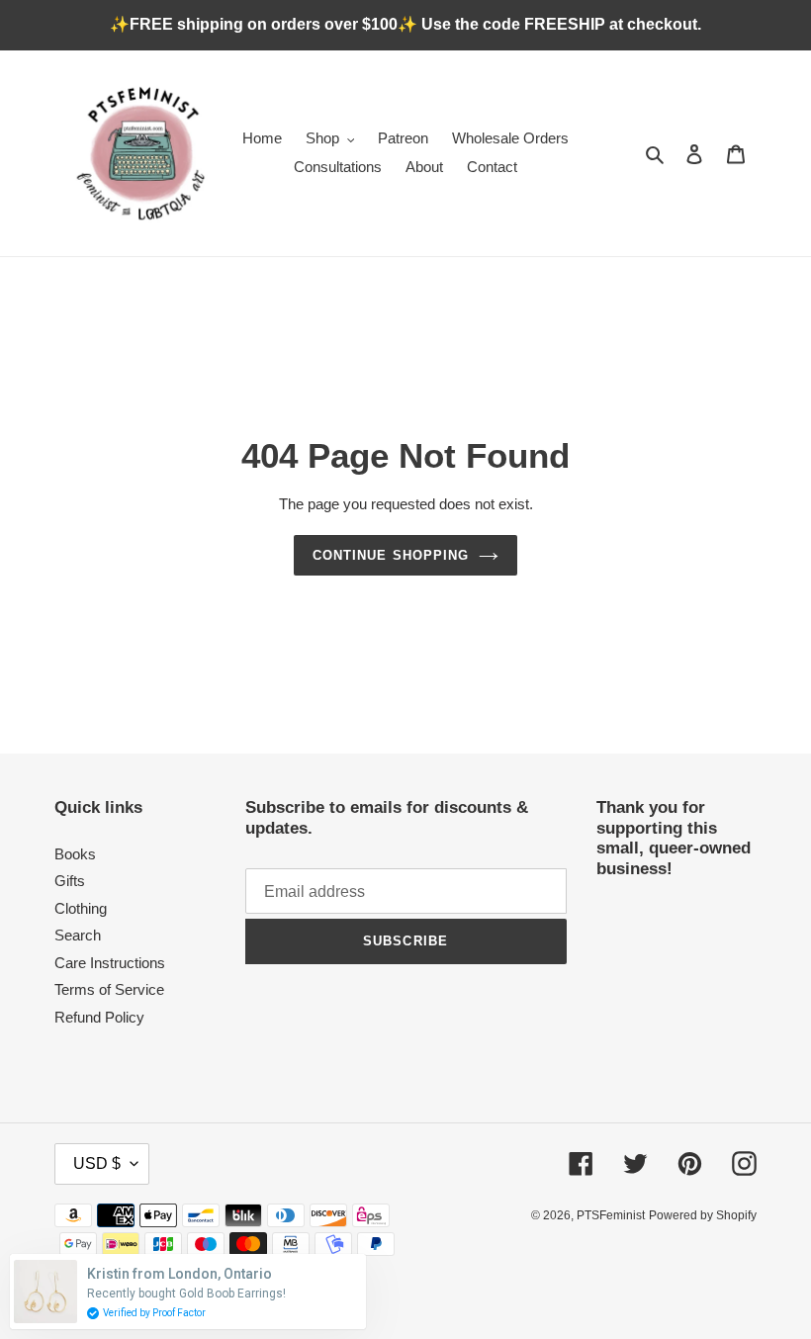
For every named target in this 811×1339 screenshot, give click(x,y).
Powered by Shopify (703, 1215)
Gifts (69, 880)
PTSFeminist (611, 1215)
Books (75, 854)
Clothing (80, 908)
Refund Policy (99, 1017)
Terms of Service (109, 989)
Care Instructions (109, 962)
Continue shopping (391, 555)
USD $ (97, 1163)
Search (77, 935)
